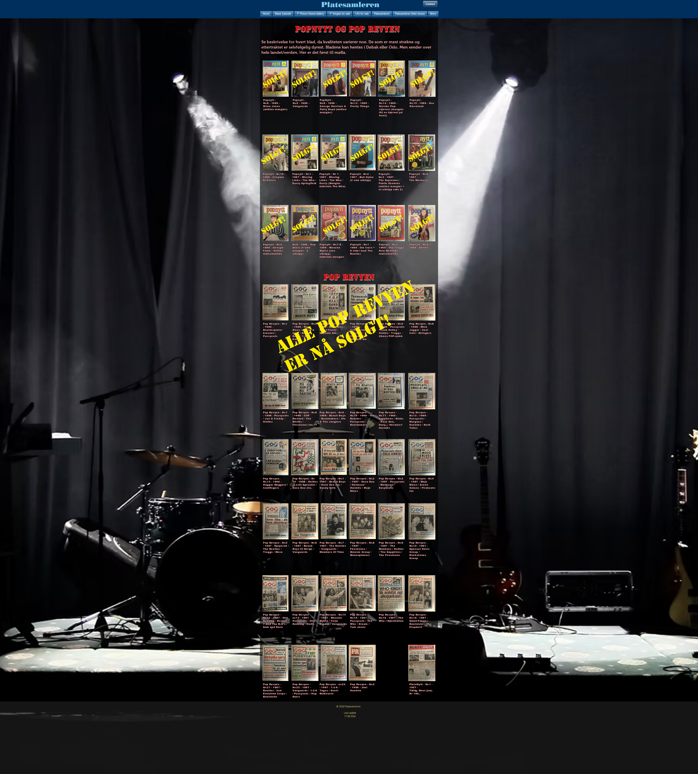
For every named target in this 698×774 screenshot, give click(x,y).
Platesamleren (350, 4)
